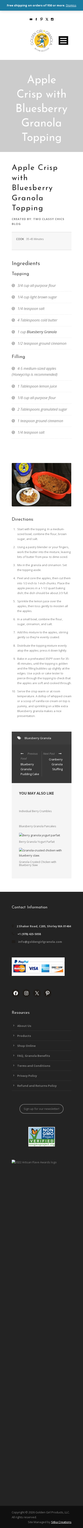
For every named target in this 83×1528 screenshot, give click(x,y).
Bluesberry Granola (42, 331)
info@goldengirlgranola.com (40, 942)
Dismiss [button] (71, 5)
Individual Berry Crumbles (35, 811)
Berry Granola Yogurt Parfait (37, 842)
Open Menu (63, 40)
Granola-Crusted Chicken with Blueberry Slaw (37, 863)
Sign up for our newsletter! (41, 1109)
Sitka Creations (61, 1522)
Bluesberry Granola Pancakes (37, 826)
